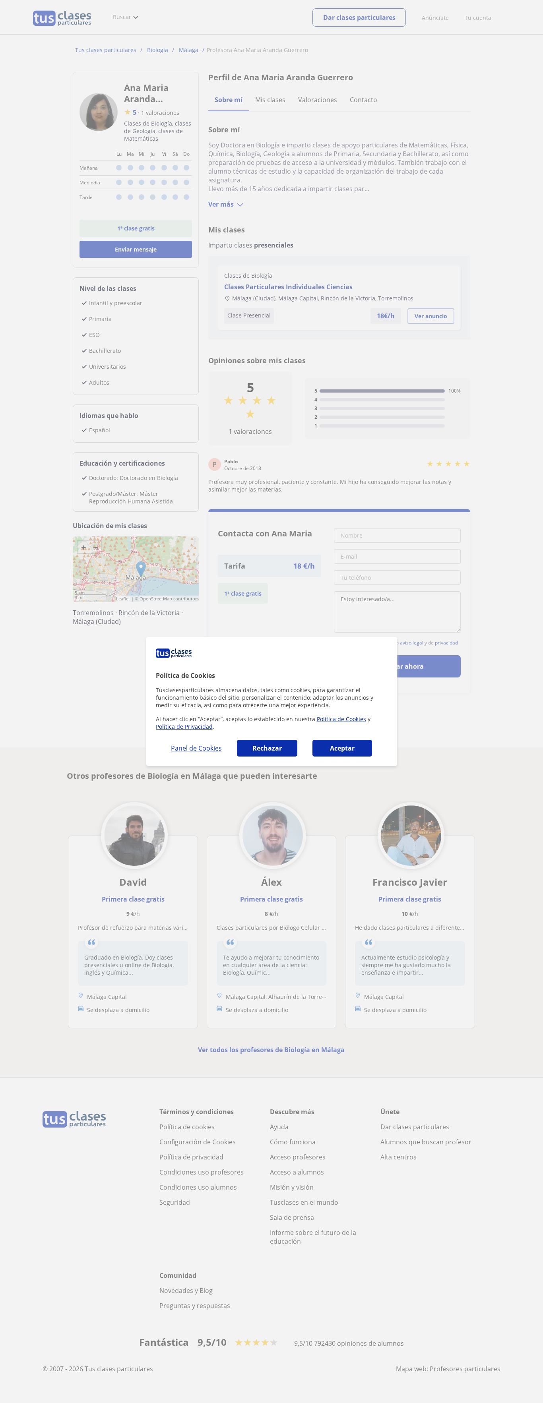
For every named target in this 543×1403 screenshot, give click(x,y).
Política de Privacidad (184, 726)
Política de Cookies (341, 719)
